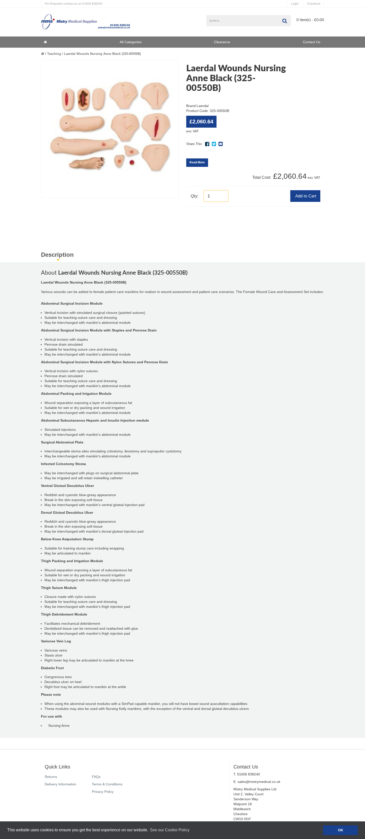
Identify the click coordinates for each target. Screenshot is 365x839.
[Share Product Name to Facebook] (207, 144)
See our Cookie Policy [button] (169, 830)
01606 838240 (73, 3)
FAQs (96, 777)
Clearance (222, 42)
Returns (51, 777)
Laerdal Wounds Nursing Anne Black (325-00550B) (102, 54)
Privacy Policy (102, 792)
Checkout (313, 3)
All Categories (131, 42)
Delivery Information (60, 784)
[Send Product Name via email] (220, 144)
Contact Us (311, 42)
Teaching (54, 54)
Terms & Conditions (107, 784)
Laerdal (203, 106)
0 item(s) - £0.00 (310, 20)
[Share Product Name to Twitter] (213, 144)
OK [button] (340, 830)
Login (295, 3)
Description (57, 254)
